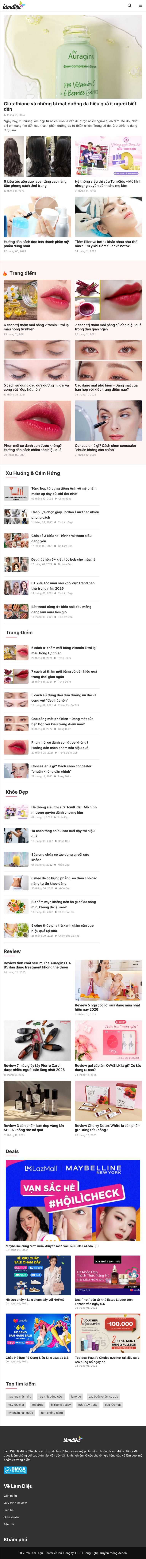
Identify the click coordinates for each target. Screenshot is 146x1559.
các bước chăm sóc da (103, 1396)
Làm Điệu (10, 1451)
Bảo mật (9, 1524)
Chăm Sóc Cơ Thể (68, 705)
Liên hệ (9, 1510)
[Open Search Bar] (129, 5)
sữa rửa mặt (113, 1404)
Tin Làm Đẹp (65, 522)
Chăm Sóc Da (66, 911)
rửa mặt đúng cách (51, 1396)
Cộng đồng (64, 498)
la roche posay (61, 1404)
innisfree (38, 1404)
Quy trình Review (15, 1503)
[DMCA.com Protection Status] (15, 1473)
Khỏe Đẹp (63, 817)
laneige (76, 1396)
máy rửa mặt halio (19, 1396)
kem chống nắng (51, 1413)
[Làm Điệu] (14, 5)
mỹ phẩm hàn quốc (20, 1413)
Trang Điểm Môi (67, 752)
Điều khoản (11, 1517)
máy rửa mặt (16, 1404)
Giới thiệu (10, 1496)
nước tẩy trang (88, 1404)
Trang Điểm (64, 657)
